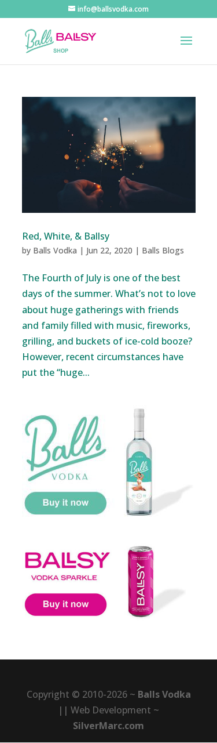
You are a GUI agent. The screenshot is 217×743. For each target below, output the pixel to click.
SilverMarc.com (108, 725)
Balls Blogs (163, 250)
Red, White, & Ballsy (65, 236)
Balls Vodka (55, 250)
